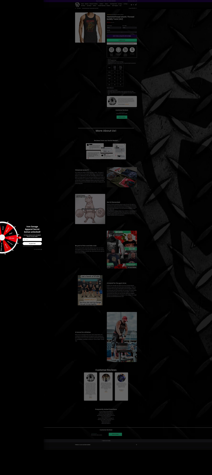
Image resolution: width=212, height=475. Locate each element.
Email (27, 239)
